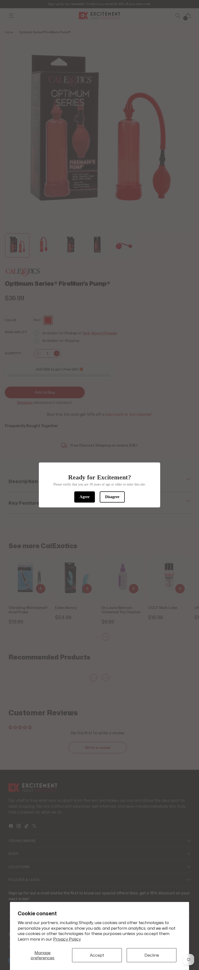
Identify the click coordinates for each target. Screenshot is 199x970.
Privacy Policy (67, 939)
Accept (97, 955)
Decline (151, 955)
